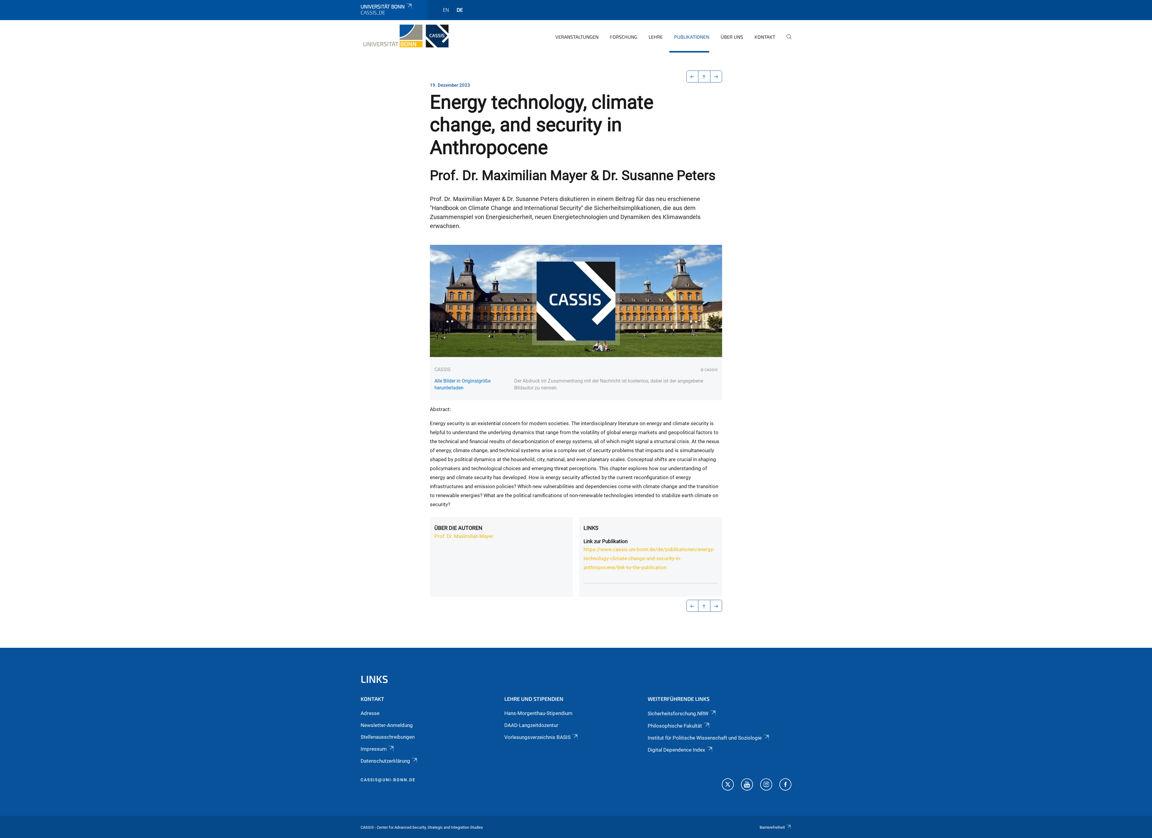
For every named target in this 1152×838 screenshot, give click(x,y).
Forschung (623, 37)
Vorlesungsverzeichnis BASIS (537, 737)
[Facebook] (785, 785)
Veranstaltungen (576, 37)
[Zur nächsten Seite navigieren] (716, 77)
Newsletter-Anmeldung (387, 725)
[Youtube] (747, 785)
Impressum (374, 749)
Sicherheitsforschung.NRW (678, 713)
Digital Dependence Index (676, 750)
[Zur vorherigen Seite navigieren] (692, 77)
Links (591, 528)
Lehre (656, 37)
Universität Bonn (383, 6)
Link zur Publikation (606, 541)
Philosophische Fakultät (675, 726)
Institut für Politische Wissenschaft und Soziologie (705, 738)
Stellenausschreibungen (388, 737)
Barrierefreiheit (772, 827)
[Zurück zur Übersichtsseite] (704, 77)
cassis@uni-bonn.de (388, 779)
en (446, 10)
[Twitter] (728, 785)
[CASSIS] (404, 36)
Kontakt (764, 37)
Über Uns (732, 37)
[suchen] (786, 41)
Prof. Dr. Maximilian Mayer (464, 536)
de (460, 10)
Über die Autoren (458, 528)
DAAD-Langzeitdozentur (531, 725)
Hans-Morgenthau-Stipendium (538, 713)
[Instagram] (766, 785)
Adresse (370, 713)
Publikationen (691, 37)
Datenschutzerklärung (385, 761)
